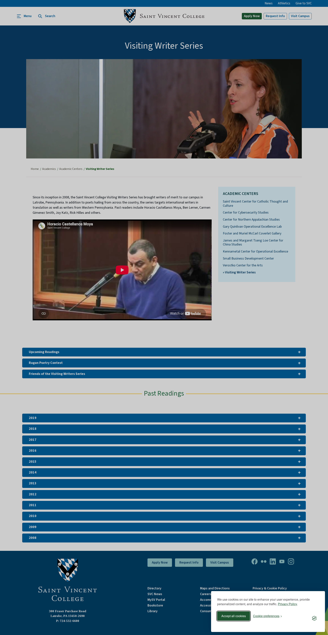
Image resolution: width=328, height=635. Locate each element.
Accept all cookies (233, 616)
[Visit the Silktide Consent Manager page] (314, 618)
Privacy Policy (287, 604)
